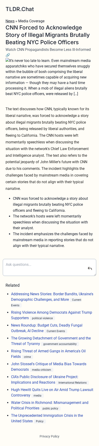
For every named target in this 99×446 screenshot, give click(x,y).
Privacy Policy (49, 436)
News (10, 21)
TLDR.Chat (20, 9)
